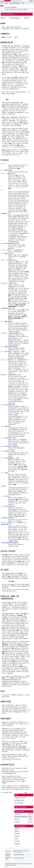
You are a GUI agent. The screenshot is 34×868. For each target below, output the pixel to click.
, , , (13, 351)
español (17, 833)
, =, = (12, 250)
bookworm (18, 814)
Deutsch (17, 831)
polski (16, 838)
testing (17, 819)
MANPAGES (7, 0)
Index (6, 3)
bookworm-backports (10, 9)
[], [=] (9, 283)
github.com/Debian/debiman (21, 863)
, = (8, 173)
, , (8, 451)
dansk (16, 828)
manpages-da (19, 9)
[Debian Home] (2, 3)
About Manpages (15, 3)
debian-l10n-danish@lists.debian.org (16, 789)
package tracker (19, 800)
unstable (17, 821)
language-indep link (20, 797)
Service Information (11, 7)
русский (17, 843)
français (17, 836)
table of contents (20, 807)
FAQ (22, 3)
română (17, 841)
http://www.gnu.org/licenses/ (11, 759)
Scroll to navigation (8, 14)
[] (8, 308)
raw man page (19, 802)
